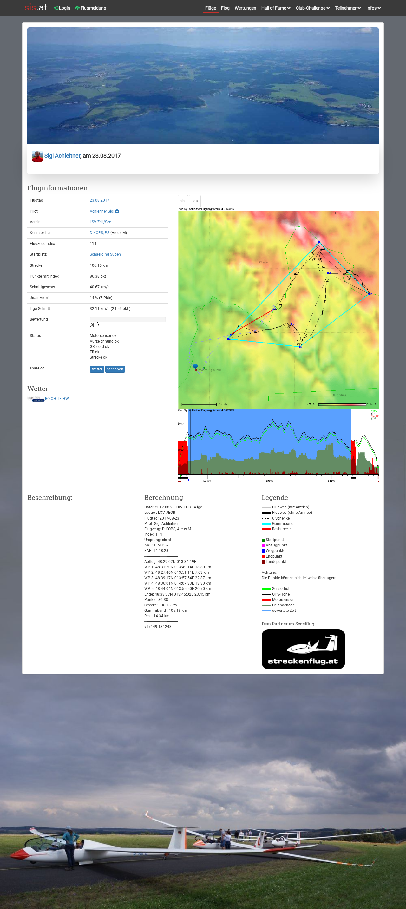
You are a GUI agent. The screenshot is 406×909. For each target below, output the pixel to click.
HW (65, 398)
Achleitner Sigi (102, 211)
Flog (225, 7)
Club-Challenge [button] (311, 7)
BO (47, 398)
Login (64, 7)
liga (195, 201)
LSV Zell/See (100, 222)
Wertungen (245, 7)
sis (182, 201)
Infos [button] (371, 7)
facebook (115, 369)
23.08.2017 (99, 200)
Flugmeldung (93, 7)
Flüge (210, 7)
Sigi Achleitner (61, 155)
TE (59, 398)
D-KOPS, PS (99, 233)
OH (53, 398)
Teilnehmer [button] (346, 7)
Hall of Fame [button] (274, 7)
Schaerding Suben (105, 254)
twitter (97, 369)
